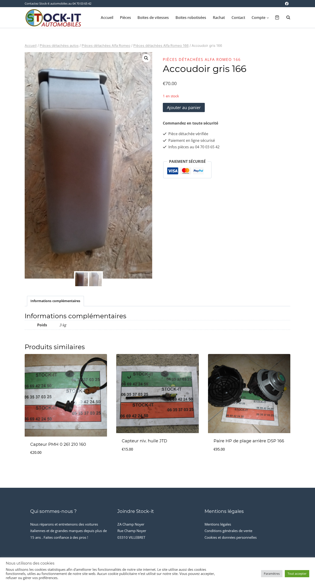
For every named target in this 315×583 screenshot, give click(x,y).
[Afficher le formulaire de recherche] (286, 17)
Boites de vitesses (153, 17)
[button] (146, 58)
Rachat (219, 17)
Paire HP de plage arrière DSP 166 (249, 440)
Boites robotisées (190, 17)
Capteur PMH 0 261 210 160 (58, 444)
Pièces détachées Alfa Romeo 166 (202, 59)
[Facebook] (286, 3)
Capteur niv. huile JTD (144, 440)
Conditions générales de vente (228, 530)
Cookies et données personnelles (231, 537)
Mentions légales (218, 524)
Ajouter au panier (184, 107)
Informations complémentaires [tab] (55, 301)
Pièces (125, 17)
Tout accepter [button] (297, 573)
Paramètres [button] (272, 573)
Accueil (107, 17)
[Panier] (277, 17)
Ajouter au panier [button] (249, 464)
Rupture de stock (157, 464)
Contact (238, 17)
